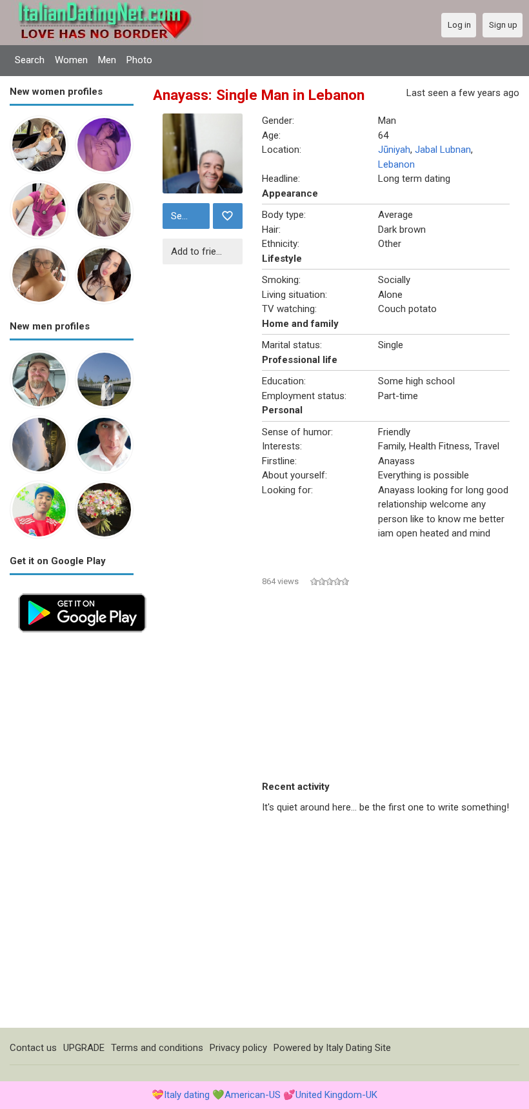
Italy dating (187, 1095)
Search (30, 60)
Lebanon (396, 164)
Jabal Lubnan (443, 149)
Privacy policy (238, 1048)
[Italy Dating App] (82, 592)
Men (107, 60)
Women (71, 60)
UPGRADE (84, 1048)
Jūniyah (394, 149)
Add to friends (201, 251)
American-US (253, 1095)
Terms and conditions (157, 1048)
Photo (139, 60)
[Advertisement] (72, 834)
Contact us (33, 1048)
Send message (188, 216)
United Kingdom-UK (336, 1095)
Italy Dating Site (358, 1048)
